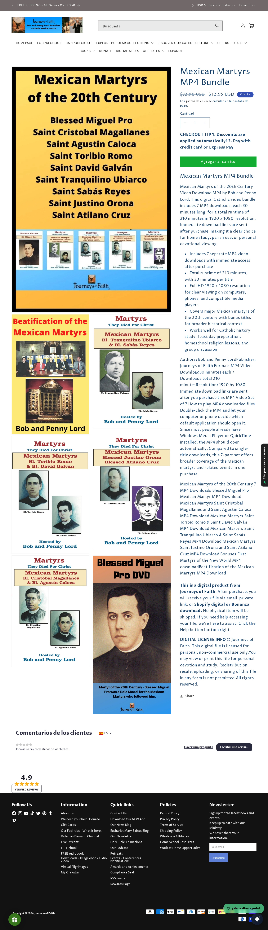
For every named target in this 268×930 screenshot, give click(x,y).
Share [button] (190, 696)
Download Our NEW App (128, 819)
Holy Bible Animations (126, 842)
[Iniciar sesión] (243, 26)
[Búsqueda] (217, 26)
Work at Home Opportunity (180, 848)
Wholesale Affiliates (174, 836)
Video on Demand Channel (80, 836)
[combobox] (160, 26)
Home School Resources (177, 842)
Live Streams (70, 842)
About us (67, 813)
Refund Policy (169, 813)
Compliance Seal (122, 872)
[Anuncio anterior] (12, 5)
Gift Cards (68, 825)
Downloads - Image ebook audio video (84, 860)
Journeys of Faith (45, 913)
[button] (125, 43)
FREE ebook (69, 848)
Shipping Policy (171, 830)
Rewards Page (120, 884)
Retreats (116, 853)
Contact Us (118, 813)
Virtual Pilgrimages (74, 866)
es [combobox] (106, 733)
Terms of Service (171, 825)
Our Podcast (119, 848)
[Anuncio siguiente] (193, 5)
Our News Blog (120, 825)
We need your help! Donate (80, 819)
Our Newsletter (121, 836)
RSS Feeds (117, 878)
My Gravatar (70, 872)
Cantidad (187, 114)
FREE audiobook (72, 853)
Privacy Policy (170, 819)
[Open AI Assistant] (257, 919)
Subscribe (219, 857)
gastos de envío (197, 101)
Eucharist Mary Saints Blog (129, 830)
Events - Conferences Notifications (125, 860)
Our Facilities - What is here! (81, 830)
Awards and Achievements (129, 866)
